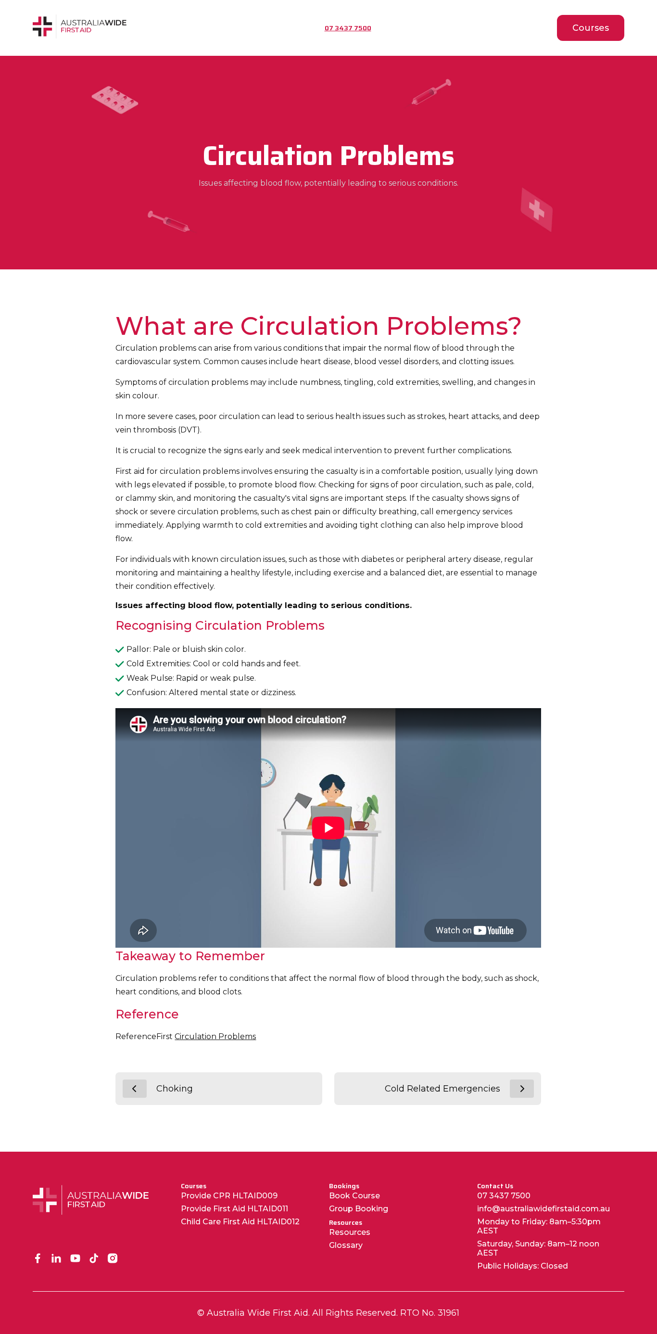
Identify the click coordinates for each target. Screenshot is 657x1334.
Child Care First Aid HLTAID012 (240, 1221)
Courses (590, 28)
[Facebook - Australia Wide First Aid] (38, 1259)
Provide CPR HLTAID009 (229, 1195)
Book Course (354, 1195)
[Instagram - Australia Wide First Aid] (113, 1259)
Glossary (346, 1245)
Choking (174, 1088)
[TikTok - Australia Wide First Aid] (94, 1259)
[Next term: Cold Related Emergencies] (522, 1089)
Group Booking (358, 1208)
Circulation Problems (215, 1036)
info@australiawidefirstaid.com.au (543, 1208)
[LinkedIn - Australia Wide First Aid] (56, 1259)
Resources (349, 1232)
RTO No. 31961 (429, 1313)
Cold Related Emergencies (442, 1088)
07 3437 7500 (504, 1195)
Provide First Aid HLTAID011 (234, 1208)
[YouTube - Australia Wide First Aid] (75, 1259)
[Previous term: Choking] (135, 1089)
